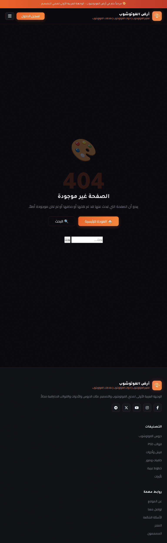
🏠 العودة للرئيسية (98, 221)
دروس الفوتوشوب (150, 436)
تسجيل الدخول (30, 16)
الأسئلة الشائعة (152, 517)
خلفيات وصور (154, 460)
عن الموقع (155, 501)
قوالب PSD (155, 444)
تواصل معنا (155, 509)
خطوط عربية (154, 468)
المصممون (154, 533)
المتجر (158, 525)
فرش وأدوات (154, 452)
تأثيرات (158, 476)
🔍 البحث (61, 221)
